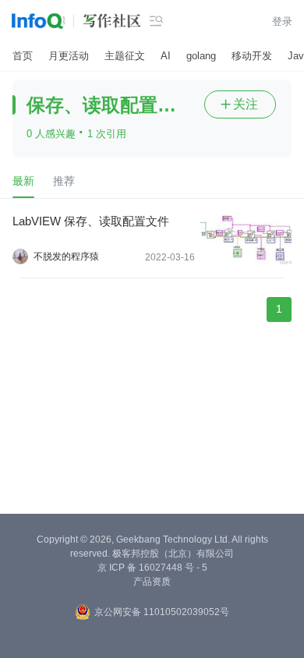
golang (201, 56)
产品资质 (152, 581)
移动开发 (252, 56)
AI (166, 56)
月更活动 (68, 56)
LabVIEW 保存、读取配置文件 (90, 221)
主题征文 (124, 56)
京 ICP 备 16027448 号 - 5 (152, 567)
